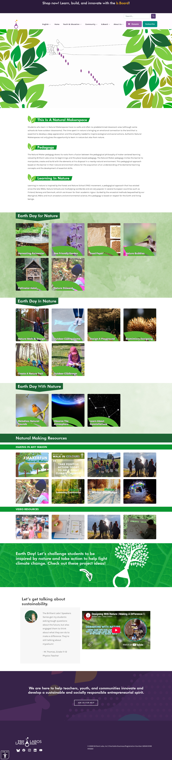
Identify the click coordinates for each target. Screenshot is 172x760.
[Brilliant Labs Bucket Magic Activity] (104, 464)
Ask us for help (86, 703)
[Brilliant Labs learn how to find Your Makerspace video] (104, 527)
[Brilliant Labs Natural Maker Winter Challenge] (104, 491)
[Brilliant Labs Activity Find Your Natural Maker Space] (139, 464)
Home (57, 24)
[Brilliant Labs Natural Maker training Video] (32, 527)
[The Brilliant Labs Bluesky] (18, 750)
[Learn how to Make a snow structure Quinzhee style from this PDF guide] (139, 491)
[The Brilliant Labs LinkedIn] (35, 750)
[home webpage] (16, 24)
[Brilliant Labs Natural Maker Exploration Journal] (32, 464)
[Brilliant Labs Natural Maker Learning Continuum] (68, 491)
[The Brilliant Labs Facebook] (23, 750)
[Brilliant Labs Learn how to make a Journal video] (68, 527)
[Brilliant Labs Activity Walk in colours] (68, 464)
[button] (46, 24)
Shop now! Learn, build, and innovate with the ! (86, 3)
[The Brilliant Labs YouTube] (40, 750)
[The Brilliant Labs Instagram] (29, 750)
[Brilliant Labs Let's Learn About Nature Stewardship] (32, 491)
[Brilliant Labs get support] (139, 527)
